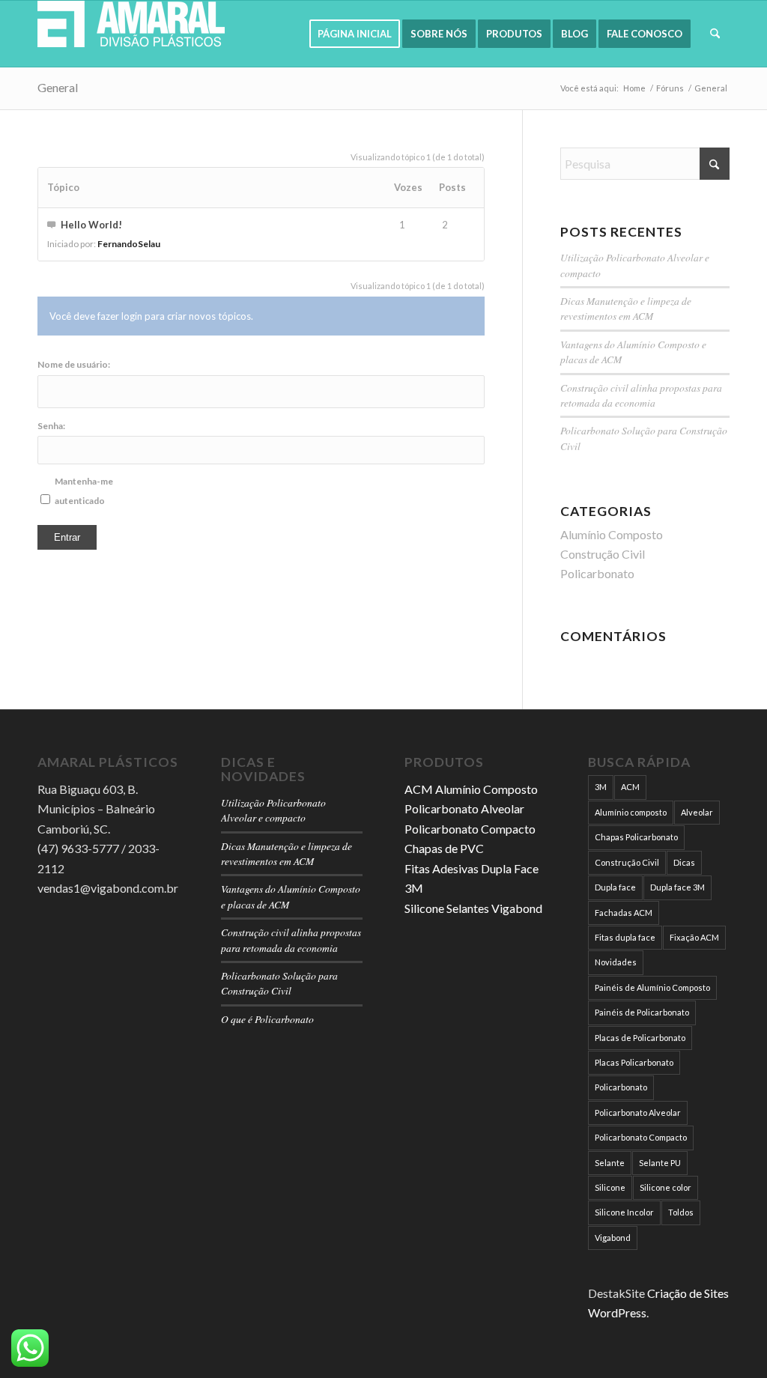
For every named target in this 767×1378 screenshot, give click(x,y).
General (57, 87)
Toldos (681, 1212)
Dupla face (615, 887)
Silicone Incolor (624, 1212)
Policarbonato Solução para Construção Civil (279, 983)
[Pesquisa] (715, 34)
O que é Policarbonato (267, 1019)
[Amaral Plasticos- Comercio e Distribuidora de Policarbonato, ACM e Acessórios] (131, 34)
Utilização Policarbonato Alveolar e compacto (273, 810)
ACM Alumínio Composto (471, 789)
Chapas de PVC (444, 848)
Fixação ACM (694, 937)
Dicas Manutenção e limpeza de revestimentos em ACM (625, 308)
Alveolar (697, 812)
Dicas (684, 862)
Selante (610, 1163)
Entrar (67, 537)
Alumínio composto (631, 812)
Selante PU (660, 1163)
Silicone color (665, 1187)
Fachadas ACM (623, 912)
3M (601, 787)
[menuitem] (355, 34)
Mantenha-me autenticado (84, 491)
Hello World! (91, 225)
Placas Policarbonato (634, 1062)
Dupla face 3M (677, 887)
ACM (630, 787)
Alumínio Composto (611, 534)
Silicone (610, 1187)
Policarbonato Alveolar (464, 808)
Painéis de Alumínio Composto (652, 987)
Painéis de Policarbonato (642, 1012)
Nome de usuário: (73, 364)
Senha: (51, 425)
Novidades (616, 962)
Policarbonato (597, 573)
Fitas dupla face (625, 937)
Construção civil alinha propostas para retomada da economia (641, 395)
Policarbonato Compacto (470, 829)
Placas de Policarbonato (640, 1037)
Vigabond (613, 1237)
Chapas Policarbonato (636, 837)
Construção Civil (602, 554)
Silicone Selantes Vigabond (473, 908)
